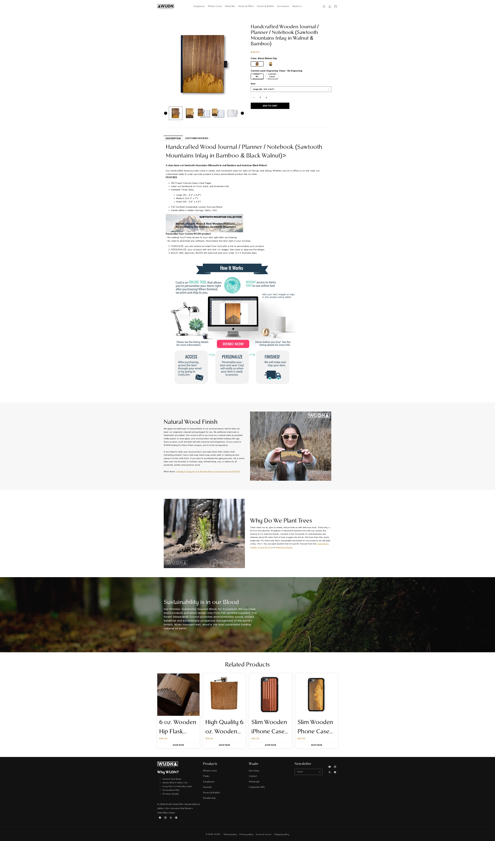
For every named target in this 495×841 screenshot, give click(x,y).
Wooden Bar (209, 798)
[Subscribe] (319, 772)
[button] (324, 6)
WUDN (217, 834)
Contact (253, 776)
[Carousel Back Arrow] (165, 113)
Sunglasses (208, 782)
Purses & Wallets (211, 793)
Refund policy (230, 835)
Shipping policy (281, 835)
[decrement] (254, 98)
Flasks (206, 776)
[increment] (266, 98)
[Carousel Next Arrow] (242, 113)
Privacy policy (246, 835)
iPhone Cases (210, 771)
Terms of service (264, 835)
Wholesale (254, 782)
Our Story (254, 771)
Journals (207, 787)
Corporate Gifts (257, 787)
